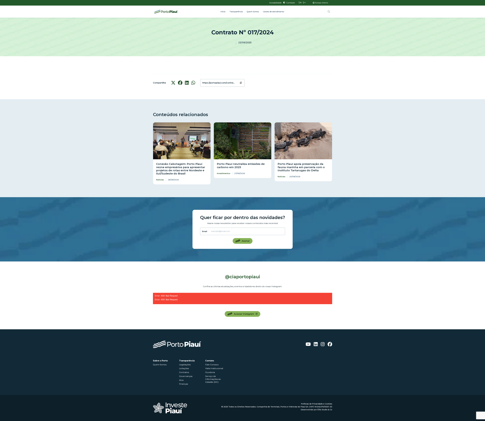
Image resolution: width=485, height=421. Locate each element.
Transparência (236, 11)
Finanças (183, 384)
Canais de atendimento (273, 11)
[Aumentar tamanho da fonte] (300, 3)
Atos (181, 380)
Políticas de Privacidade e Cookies (316, 404)
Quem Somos (253, 11)
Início (222, 11)
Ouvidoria (210, 372)
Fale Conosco (212, 364)
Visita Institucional (214, 368)
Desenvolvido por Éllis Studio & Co (316, 409)
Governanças (185, 376)
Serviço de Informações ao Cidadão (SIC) (213, 379)
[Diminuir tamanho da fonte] (304, 3)
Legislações (185, 364)
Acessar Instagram (244, 314)
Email (204, 231)
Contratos (184, 372)
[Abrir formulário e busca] (329, 11)
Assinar (246, 241)
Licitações (184, 368)
